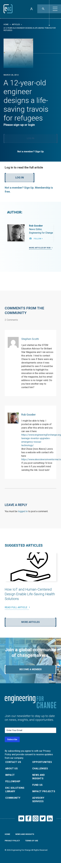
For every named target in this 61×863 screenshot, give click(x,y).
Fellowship (12, 781)
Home (6, 24)
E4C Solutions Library (14, 789)
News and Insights (38, 777)
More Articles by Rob (40, 248)
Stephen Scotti (30, 338)
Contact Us (13, 762)
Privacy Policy (12, 841)
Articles (16, 24)
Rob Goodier (36, 225)
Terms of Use (31, 841)
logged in (23, 511)
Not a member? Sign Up (30, 151)
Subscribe (12, 739)
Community (12, 797)
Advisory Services (38, 799)
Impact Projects (43, 791)
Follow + (38, 239)
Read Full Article (16, 607)
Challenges (40, 768)
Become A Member (30, 669)
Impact (10, 775)
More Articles (30, 622)
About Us (11, 768)
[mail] (30, 238)
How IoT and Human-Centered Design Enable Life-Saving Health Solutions (30, 594)
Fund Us (37, 785)
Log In (30, 138)
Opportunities (42, 762)
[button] (55, 8)
